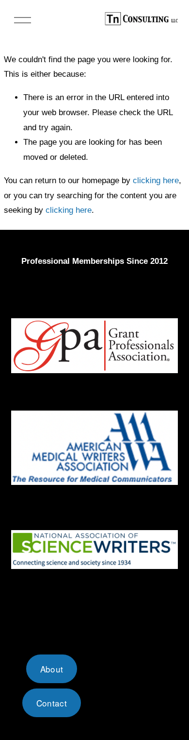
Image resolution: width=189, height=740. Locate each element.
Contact (51, 703)
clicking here (156, 180)
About (51, 669)
